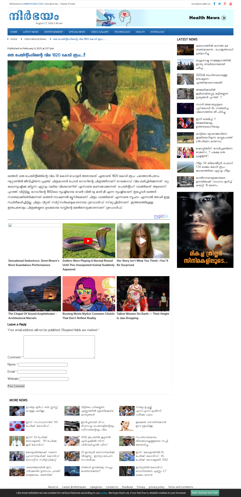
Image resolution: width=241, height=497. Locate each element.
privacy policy (156, 487)
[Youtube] (230, 5)
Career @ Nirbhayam (74, 487)
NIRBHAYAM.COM (33, 3)
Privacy (141, 487)
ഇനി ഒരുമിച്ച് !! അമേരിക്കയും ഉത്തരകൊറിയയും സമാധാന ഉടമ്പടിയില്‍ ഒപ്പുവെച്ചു (211, 127)
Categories (96, 487)
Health (140, 31)
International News (35, 39)
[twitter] (219, 5)
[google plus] (225, 5)
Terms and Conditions (180, 487)
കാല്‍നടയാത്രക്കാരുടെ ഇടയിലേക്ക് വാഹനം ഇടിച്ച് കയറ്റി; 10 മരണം (214, 182)
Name (13, 365)
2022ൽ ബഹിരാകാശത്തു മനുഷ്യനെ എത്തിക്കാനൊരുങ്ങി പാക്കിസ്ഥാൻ (211, 81)
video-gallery (100, 31)
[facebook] (214, 5)
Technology (122, 31)
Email (12, 372)
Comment (15, 358)
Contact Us (112, 487)
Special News (77, 31)
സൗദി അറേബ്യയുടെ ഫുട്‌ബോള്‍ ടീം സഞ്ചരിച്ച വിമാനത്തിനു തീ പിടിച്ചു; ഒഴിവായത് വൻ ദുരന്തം (212, 111)
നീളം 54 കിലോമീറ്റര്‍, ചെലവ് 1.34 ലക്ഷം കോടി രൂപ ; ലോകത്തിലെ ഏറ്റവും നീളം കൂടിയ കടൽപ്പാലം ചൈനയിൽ (214, 171)
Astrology (157, 31)
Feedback (127, 487)
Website (13, 379)
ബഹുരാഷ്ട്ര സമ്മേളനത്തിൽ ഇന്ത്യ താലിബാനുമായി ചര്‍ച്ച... (213, 65)
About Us (53, 487)
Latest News (31, 31)
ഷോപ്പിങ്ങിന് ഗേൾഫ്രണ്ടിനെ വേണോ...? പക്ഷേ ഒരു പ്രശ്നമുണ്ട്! (214, 153)
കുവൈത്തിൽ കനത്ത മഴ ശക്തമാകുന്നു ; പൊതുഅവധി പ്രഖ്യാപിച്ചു (214, 50)
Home (13, 31)
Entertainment (53, 31)
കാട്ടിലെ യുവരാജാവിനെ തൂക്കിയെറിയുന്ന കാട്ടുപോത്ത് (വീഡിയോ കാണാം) (214, 138)
